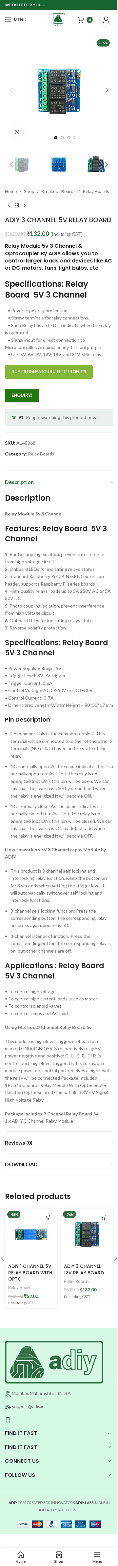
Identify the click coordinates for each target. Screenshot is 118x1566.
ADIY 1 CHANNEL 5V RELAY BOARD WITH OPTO (30, 1272)
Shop (29, 191)
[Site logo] (59, 19)
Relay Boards (96, 191)
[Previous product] (9, 205)
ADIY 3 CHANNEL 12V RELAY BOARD (84, 1269)
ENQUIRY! (21, 395)
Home (11, 191)
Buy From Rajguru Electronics (48, 371)
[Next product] (25, 205)
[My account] (106, 19)
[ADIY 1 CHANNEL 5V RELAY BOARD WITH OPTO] (31, 1234)
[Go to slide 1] (55, 137)
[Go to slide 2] (62, 137)
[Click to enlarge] (17, 132)
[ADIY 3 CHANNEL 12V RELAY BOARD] (87, 1234)
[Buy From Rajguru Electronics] (48, 1217)
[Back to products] (17, 205)
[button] (11, 90)
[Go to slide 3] (68, 137)
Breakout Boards (58, 191)
